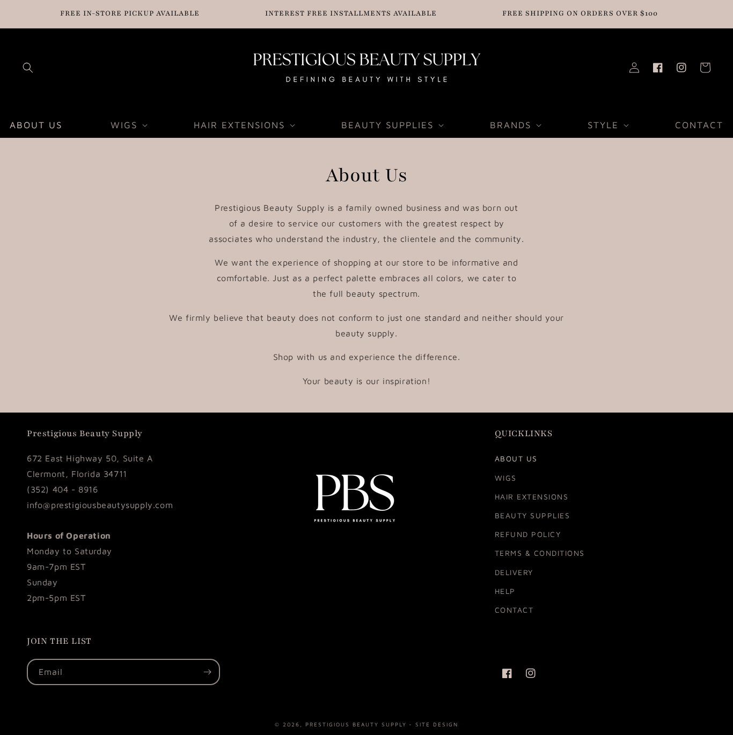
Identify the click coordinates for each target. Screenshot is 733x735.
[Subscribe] (207, 672)
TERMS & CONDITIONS (540, 552)
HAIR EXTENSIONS (532, 496)
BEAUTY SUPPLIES (532, 515)
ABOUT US (516, 458)
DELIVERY (514, 572)
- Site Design (433, 723)
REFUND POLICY (528, 534)
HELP (505, 591)
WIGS (506, 477)
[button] (28, 67)
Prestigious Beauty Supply (356, 723)
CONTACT (514, 609)
